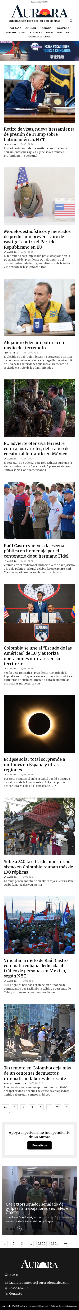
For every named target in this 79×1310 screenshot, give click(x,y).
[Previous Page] (5, 1107)
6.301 (54, 1243)
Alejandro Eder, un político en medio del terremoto (34, 345)
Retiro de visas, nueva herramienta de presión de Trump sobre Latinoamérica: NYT (39, 134)
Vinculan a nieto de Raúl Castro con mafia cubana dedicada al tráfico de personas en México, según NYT (36, 968)
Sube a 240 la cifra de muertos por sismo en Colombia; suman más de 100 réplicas (38, 867)
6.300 (41, 1243)
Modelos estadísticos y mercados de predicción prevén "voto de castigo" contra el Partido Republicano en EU (37, 239)
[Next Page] (8, 1113)
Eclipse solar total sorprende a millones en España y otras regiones (34, 764)
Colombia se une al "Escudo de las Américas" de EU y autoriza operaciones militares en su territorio (38, 655)
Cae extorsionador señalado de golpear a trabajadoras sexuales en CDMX (38, 1208)
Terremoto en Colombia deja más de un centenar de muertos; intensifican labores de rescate (37, 1073)
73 (66, 1107)
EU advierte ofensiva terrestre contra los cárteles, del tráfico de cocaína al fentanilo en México (37, 449)
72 (58, 1107)
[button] (71, 20)
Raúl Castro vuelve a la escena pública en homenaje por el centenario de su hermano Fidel (36, 551)
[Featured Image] (39, 94)
